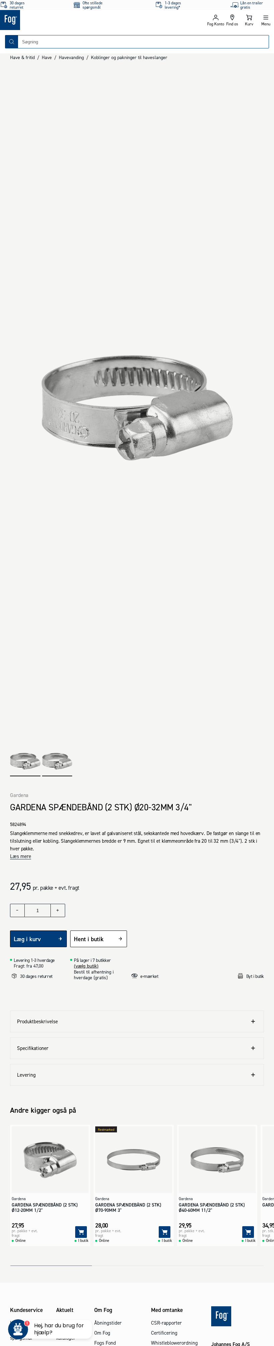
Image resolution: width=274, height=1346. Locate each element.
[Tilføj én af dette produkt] (57, 910)
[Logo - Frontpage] (68, 20)
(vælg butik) (86, 966)
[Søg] (11, 41)
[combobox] (143, 41)
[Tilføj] (81, 1232)
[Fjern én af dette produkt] (17, 910)
